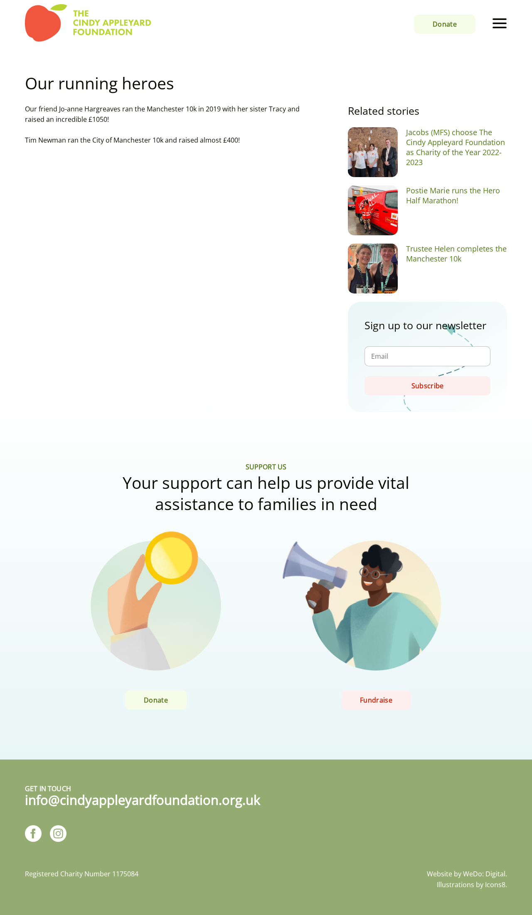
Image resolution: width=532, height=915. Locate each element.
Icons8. (496, 884)
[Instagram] (58, 834)
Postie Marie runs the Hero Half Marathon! (453, 195)
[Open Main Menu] (499, 24)
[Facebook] (33, 834)
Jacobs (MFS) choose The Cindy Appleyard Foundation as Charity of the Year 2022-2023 (455, 147)
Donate (445, 24)
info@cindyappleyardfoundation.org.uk (142, 800)
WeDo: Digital (484, 873)
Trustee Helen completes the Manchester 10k (456, 254)
